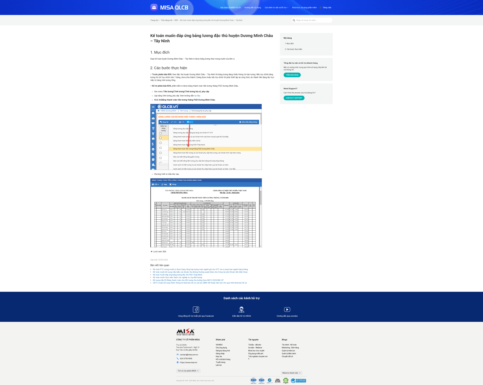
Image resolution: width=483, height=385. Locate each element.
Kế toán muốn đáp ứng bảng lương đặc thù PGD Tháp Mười (177, 275)
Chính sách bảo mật (207, 380)
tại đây (197, 95)
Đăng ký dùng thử (223, 351)
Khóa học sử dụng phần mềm (304, 7)
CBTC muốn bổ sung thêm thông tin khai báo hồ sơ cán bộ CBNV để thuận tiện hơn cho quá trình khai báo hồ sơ (200, 283)
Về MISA (219, 345)
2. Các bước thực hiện (293, 49)
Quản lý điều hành (289, 353)
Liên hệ (219, 365)
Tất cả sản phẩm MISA (187, 371)
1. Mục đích (289, 43)
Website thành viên (290, 373)
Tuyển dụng (220, 362)
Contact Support (294, 98)
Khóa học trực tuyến (256, 351)
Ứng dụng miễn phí (255, 353)
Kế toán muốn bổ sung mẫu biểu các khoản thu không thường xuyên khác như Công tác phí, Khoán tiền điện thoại (200, 272)
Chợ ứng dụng (221, 347)
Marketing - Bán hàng (290, 347)
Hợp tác (219, 356)
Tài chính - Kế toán (289, 345)
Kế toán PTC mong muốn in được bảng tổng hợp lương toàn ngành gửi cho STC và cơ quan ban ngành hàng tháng (200, 269)
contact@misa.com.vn (189, 355)
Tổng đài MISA (292, 75)
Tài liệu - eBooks (254, 345)
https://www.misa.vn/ (188, 362)
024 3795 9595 (186, 358)
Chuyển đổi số (287, 356)
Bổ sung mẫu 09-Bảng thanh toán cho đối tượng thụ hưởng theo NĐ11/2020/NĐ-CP (188, 280)
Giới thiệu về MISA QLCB (230, 7)
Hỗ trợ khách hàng (223, 359)
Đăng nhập (220, 353)
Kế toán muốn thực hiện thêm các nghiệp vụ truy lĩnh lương (177, 277)
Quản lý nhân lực (288, 351)
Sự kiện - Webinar (255, 347)
